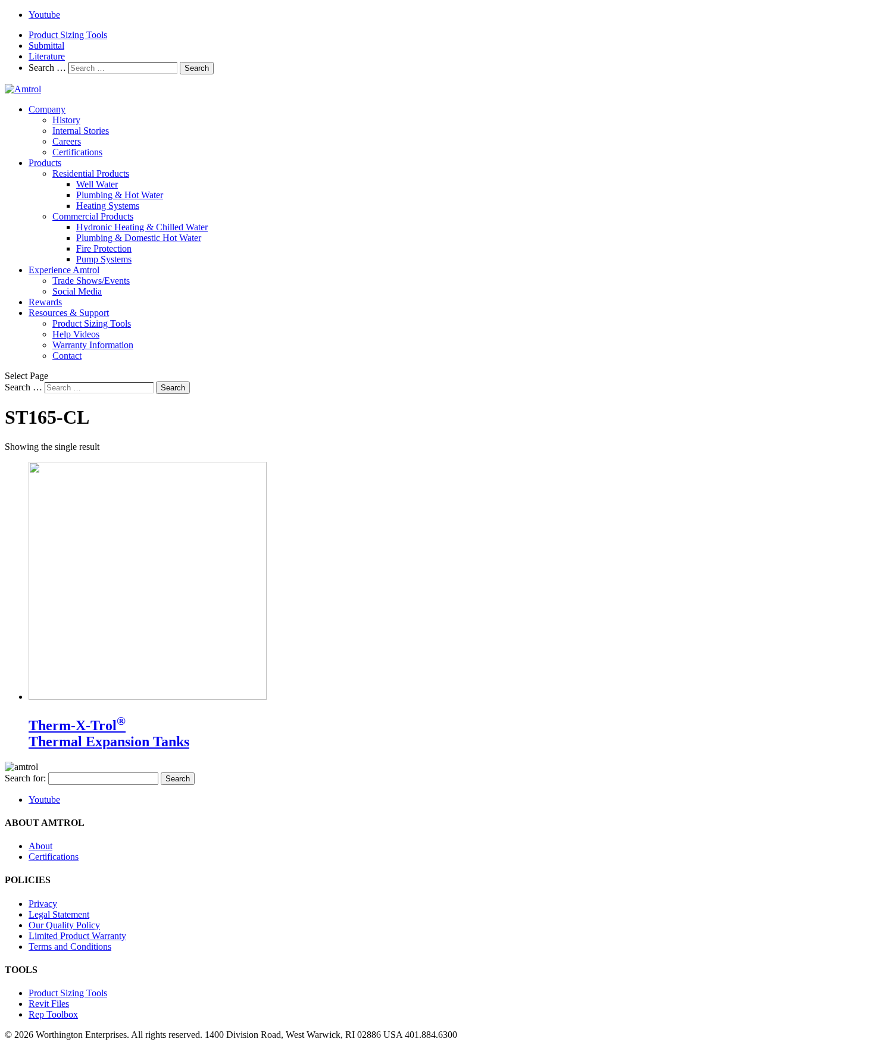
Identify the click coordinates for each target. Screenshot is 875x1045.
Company (47, 109)
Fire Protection (104, 248)
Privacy (43, 904)
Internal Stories (80, 131)
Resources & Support (69, 313)
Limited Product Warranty (77, 936)
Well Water (97, 184)
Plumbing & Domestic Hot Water (138, 238)
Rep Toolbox (53, 1014)
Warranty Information (92, 345)
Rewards (45, 302)
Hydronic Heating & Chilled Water (142, 227)
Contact (67, 356)
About (40, 846)
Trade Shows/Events (91, 281)
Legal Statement (59, 914)
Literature (47, 56)
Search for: (25, 778)
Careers (66, 141)
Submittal (46, 45)
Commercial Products (92, 216)
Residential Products (90, 173)
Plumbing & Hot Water (119, 195)
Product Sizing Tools (68, 35)
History (66, 120)
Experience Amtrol (64, 270)
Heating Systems (107, 206)
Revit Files (49, 1004)
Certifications (77, 152)
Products (45, 163)
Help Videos (75, 334)
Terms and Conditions (70, 946)
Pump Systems (104, 259)
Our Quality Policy (64, 925)
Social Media (77, 291)
